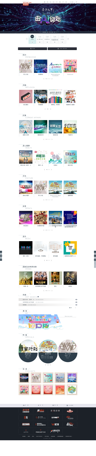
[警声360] (60, 377)
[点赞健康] (55, 411)
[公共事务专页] (55, 417)
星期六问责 (26, 135)
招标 (33, 436)
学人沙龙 (25, 74)
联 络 (56, 405)
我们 (66, 2)
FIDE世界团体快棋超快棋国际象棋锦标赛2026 (70, 226)
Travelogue (62, 39)
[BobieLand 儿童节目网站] (70, 411)
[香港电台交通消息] (24, 405)
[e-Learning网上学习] (41, 417)
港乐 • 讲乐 (26, 256)
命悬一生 (25, 286)
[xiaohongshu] (95, 258)
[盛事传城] (48, 346)
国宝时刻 (28, 354)
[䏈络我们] (53, 405)
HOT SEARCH (31, 297)
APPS (62, 2)
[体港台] (41, 411)
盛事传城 (70, 195)
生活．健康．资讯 (40, 39)
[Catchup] (38, 296)
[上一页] (26, 38)
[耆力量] (55, 424)
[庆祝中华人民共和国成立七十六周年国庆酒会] (36, 389)
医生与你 (70, 165)
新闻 (53, 2)
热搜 (24, 295)
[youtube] (95, 252)
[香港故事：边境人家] (72, 389)
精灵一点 (40, 165)
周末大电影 (26, 195)
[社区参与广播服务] (70, 417)
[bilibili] (95, 256)
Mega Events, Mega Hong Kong (55, 196)
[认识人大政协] (60, 389)
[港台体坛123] (24, 377)
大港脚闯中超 (40, 226)
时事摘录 (32, 39)
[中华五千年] (55, 431)
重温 (59, 2)
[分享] (38, 405)
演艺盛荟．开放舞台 (40, 256)
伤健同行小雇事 (70, 104)
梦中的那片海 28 (47, 39)
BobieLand (70, 74)
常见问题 (47, 436)
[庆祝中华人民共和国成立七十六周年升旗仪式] (48, 389)
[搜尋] (76, 1)
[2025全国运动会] (26, 411)
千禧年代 (70, 135)
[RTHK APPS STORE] (26, 431)
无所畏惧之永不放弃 (40, 286)
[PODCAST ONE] (41, 431)
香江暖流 (25, 104)
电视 (47, 2)
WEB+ (56, 2)
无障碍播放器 (60, 436)
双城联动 (40, 74)
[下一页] (68, 38)
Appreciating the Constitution (55, 75)
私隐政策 (53, 436)
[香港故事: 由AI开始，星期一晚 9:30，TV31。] (48, 18)
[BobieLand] (48, 322)
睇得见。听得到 (55, 104)
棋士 (55, 286)
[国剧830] (26, 417)
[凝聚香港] (72, 377)
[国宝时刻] (28, 346)
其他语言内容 (69, 436)
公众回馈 (71, 405)
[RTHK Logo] (26, 2)
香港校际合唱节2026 (70, 256)
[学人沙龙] (67, 346)
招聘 (29, 436)
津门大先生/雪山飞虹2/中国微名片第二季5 (54, 40)
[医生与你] (48, 377)
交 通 (27, 405)
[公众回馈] (67, 405)
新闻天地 (55, 135)
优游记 (55, 165)
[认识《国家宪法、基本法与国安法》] (41, 424)
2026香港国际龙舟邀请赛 (55, 226)
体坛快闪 (25, 226)
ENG (71, 2)
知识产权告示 (39, 436)
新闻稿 (24, 436)
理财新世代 (41, 135)
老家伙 (70, 286)
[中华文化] (26, 424)
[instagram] (95, 254)
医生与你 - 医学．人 (25, 165)
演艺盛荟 (55, 256)
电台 (50, 2)
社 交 (41, 405)
